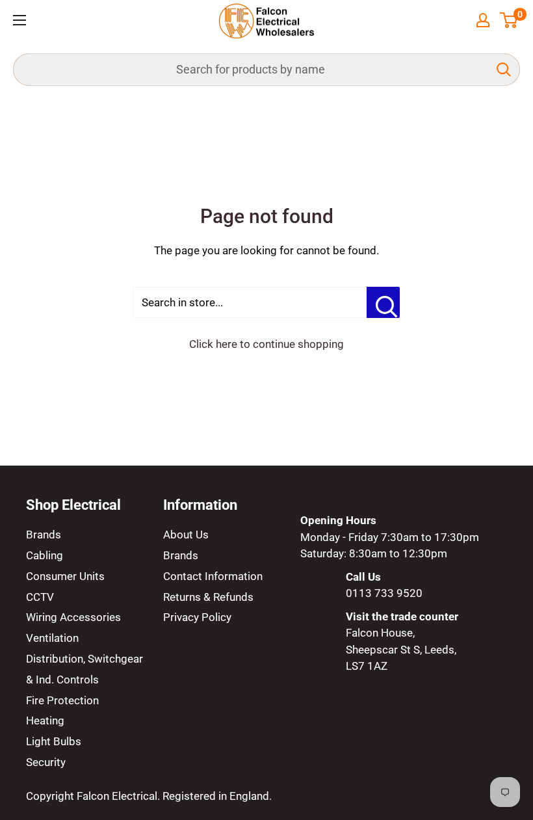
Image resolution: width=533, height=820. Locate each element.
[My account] (482, 20)
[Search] (504, 69)
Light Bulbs (53, 741)
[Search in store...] (383, 302)
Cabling (44, 555)
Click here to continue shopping (266, 343)
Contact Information (213, 576)
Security (46, 762)
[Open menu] (19, 20)
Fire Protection (62, 700)
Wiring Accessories (73, 617)
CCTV (40, 596)
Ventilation (52, 637)
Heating (45, 720)
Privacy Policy (197, 617)
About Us (186, 534)
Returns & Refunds (208, 596)
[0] (509, 20)
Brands (43, 534)
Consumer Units (65, 576)
